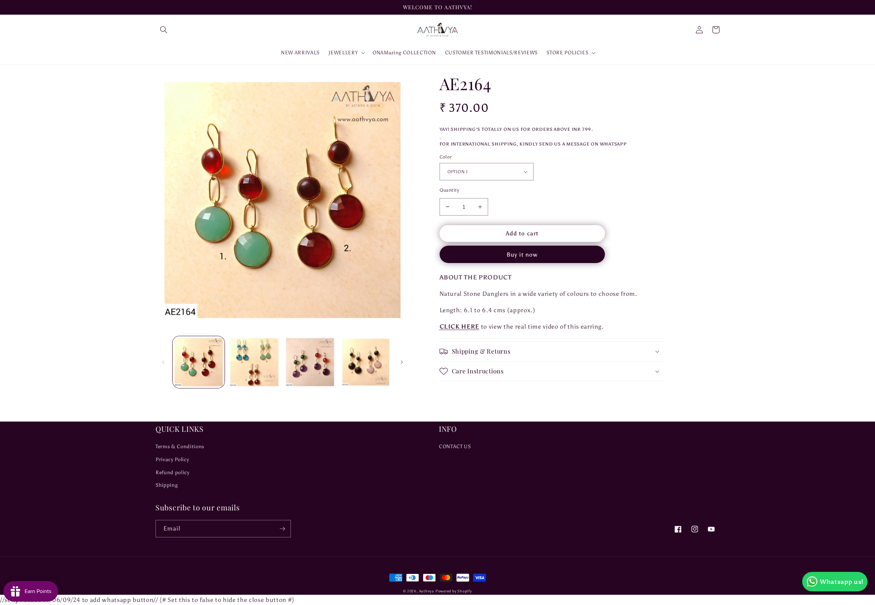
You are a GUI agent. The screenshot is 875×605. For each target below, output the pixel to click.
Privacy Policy (172, 459)
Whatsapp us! (842, 582)
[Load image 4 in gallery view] (366, 362)
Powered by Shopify (453, 591)
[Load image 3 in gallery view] (310, 362)
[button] (164, 30)
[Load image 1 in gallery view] (199, 362)
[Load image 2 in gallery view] (254, 362)
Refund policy (173, 472)
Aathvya (426, 591)
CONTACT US (455, 446)
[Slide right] (401, 362)
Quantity (449, 190)
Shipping (167, 485)
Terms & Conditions (180, 446)
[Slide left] (163, 362)
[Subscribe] (282, 529)
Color (446, 157)
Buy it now (522, 254)
